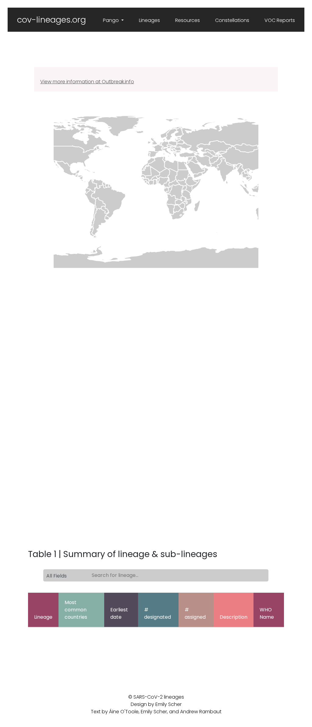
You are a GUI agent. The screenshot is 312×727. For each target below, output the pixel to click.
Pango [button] (111, 20)
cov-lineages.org (51, 20)
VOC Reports (279, 20)
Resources (187, 20)
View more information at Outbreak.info (87, 81)
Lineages (149, 20)
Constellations (232, 20)
